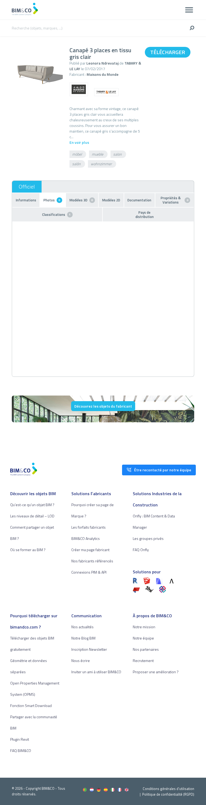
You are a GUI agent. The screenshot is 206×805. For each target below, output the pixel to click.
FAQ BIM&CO (20, 750)
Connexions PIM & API (88, 572)
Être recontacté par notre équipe (162, 470)
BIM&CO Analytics (85, 538)
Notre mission (144, 627)
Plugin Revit (19, 739)
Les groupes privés (148, 538)
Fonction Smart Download (31, 705)
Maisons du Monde (103, 74)
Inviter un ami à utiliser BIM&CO (96, 672)
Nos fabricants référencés (92, 561)
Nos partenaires (146, 649)
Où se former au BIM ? (28, 549)
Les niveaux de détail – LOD (32, 516)
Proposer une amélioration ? (156, 672)
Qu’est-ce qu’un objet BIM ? (32, 504)
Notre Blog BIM (83, 638)
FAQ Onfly (141, 549)
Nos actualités (82, 627)
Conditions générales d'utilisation (168, 788)
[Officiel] (27, 187)
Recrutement (143, 660)
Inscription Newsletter (89, 649)
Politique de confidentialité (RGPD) (168, 794)
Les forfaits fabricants (88, 527)
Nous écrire (80, 660)
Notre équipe (143, 638)
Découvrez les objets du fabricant (103, 406)
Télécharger (167, 52)
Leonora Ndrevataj (102, 63)
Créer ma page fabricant (90, 549)
